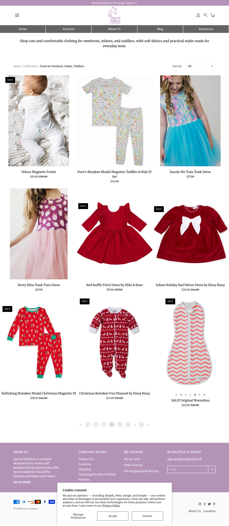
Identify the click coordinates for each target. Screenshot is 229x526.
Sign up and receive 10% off (184, 459)
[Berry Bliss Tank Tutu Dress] (39, 233)
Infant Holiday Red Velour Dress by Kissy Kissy (190, 285)
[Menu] (17, 15)
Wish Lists (152, 471)
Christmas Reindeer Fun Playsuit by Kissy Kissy (114, 393)
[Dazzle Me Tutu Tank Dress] (190, 120)
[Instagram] (200, 504)
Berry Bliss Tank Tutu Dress (39, 285)
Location (85, 464)
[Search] (205, 15)
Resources (206, 29)
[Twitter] (209, 504)
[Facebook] (204, 504)
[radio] (176, 394)
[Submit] (212, 469)
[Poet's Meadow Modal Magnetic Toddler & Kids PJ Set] (114, 120)
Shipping (85, 469)
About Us (114, 29)
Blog (160, 29)
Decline (147, 516)
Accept (112, 516)
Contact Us (86, 459)
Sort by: (177, 66)
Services (68, 29)
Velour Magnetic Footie (38, 172)
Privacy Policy (111, 505)
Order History (133, 465)
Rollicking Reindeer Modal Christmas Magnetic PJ (39, 393)
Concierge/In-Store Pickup (97, 474)
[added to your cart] (213, 15)
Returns (84, 479)
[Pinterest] (214, 504)
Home (23, 29)
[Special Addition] (114, 15)
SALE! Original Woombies (190, 400)
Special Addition (30, 508)
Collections (30, 66)
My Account (132, 459)
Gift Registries (133, 471)
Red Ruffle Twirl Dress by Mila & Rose (114, 285)
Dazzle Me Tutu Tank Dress (190, 172)
